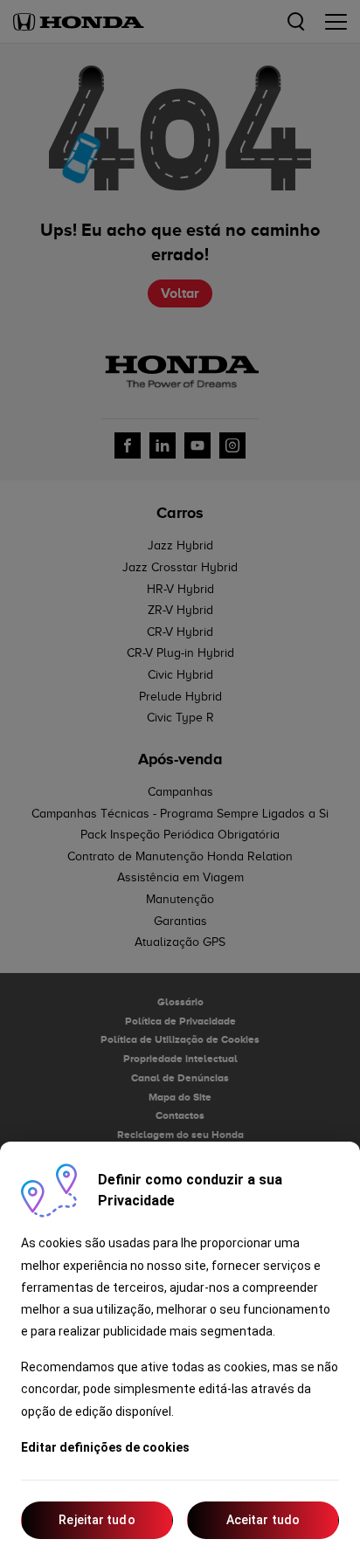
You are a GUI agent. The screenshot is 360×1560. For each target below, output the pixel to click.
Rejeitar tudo (97, 1520)
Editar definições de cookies (105, 1447)
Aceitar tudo (263, 1520)
